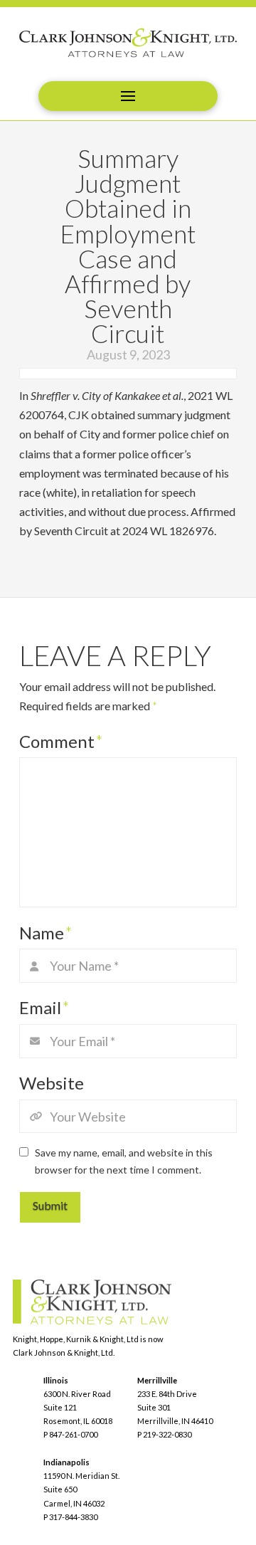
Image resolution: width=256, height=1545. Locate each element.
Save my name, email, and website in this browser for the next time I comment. (124, 1161)
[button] (128, 96)
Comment (61, 741)
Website (51, 1082)
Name (46, 932)
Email (44, 1007)
